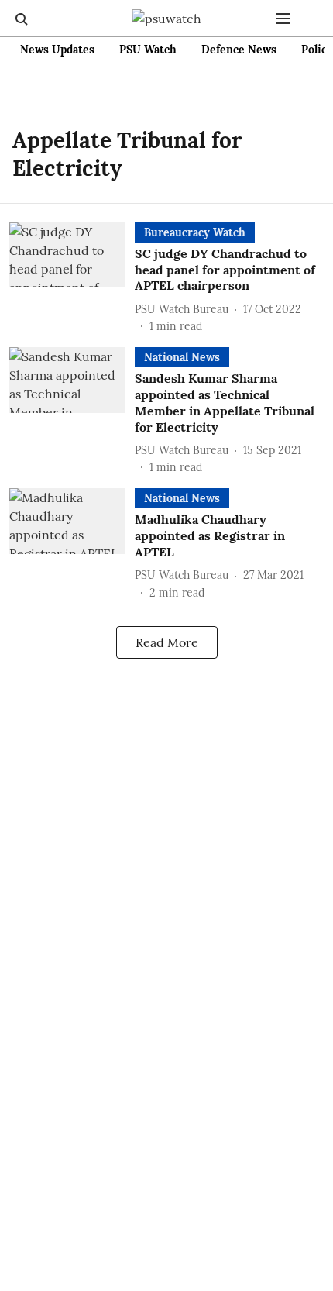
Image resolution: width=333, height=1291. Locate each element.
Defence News (238, 50)
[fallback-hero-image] (72, 278)
